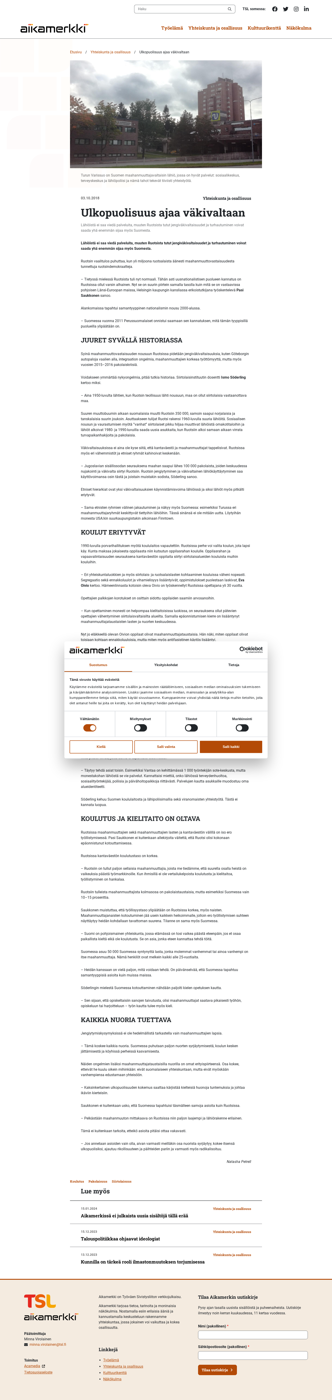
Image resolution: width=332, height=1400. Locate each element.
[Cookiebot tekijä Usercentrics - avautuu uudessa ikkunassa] (243, 650)
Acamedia (32, 1366)
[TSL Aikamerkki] (54, 28)
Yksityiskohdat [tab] (166, 665)
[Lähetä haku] (229, 9)
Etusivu (76, 52)
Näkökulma (298, 28)
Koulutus (77, 1181)
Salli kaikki (231, 747)
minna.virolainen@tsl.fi (48, 1344)
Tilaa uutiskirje (215, 1369)
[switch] (140, 728)
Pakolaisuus (98, 1181)
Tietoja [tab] (233, 665)
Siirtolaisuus (121, 1181)
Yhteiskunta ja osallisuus (215, 28)
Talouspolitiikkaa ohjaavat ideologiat (120, 1239)
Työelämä (172, 28)
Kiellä (101, 747)
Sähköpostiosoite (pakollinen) (223, 1347)
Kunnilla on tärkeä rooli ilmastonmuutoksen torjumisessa (143, 1262)
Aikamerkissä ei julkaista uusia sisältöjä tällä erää (134, 1216)
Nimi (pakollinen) (213, 1326)
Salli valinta (166, 747)
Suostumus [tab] (98, 665)
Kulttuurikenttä (264, 28)
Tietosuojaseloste (38, 1372)
